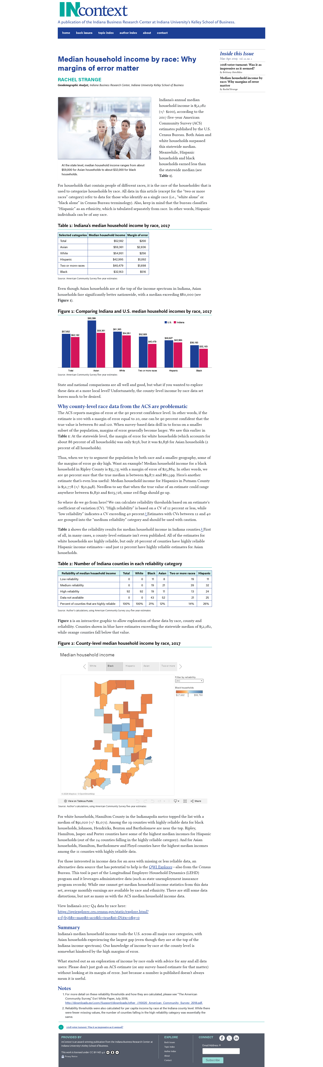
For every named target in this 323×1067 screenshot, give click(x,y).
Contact (168, 1060)
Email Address (211, 1045)
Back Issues (169, 1042)
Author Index (170, 1051)
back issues (84, 32)
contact (162, 32)
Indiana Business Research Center (132, 1041)
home (66, 32)
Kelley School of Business (95, 1045)
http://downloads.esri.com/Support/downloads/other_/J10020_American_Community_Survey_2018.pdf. (134, 1002)
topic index (106, 32)
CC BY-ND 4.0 (97, 1052)
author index (128, 32)
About (167, 1055)
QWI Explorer (160, 866)
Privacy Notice (71, 1056)
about (147, 32)
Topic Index (169, 1047)
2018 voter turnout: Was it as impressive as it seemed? (241, 68)
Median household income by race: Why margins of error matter (241, 83)
